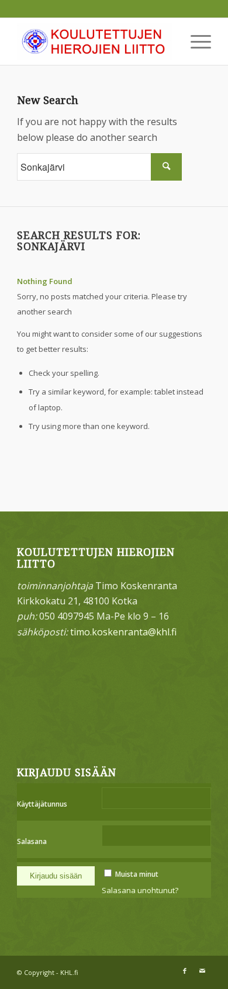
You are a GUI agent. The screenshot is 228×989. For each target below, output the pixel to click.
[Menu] (195, 41)
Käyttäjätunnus (42, 804)
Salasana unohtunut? (140, 890)
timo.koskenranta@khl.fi (123, 631)
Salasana (32, 841)
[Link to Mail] (202, 971)
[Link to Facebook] (185, 971)
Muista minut (136, 874)
